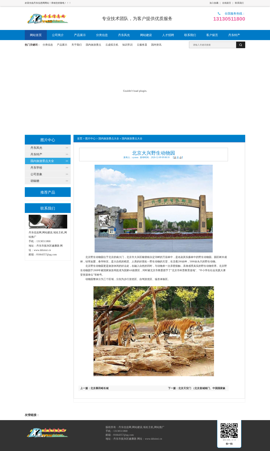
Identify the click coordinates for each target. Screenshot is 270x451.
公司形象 (36, 174)
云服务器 (142, 44)
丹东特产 (36, 154)
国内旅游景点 (93, 44)
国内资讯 (156, 44)
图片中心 (90, 138)
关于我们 (76, 44)
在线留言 (226, 3)
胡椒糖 (34, 180)
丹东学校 (36, 167)
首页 (79, 138)
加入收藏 (214, 3)
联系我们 (239, 3)
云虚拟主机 (111, 44)
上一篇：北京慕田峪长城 (94, 388)
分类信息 (48, 44)
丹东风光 (36, 147)
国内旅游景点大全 (108, 138)
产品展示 (62, 44)
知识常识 (127, 44)
